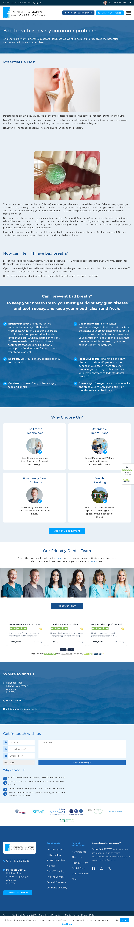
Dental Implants (55, 849)
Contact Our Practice (111, 13)
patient (93, 561)
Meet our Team (80, 863)
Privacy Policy (88, 915)
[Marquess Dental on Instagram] (37, 2)
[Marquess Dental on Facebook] (34, 2)
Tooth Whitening (56, 871)
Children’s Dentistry (57, 887)
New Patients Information (79, 13)
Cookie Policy (72, 915)
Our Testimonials (80, 873)
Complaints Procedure (51, 915)
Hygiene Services (55, 877)
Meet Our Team (67, 605)
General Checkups (56, 882)
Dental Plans (78, 868)
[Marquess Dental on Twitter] (40, 2)
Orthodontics (54, 855)
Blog (74, 879)
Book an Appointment (67, 530)
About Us (77, 857)
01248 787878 (13, 700)
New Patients (79, 852)
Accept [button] (124, 920)
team (59, 558)
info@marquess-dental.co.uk (21, 709)
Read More (67, 924)
